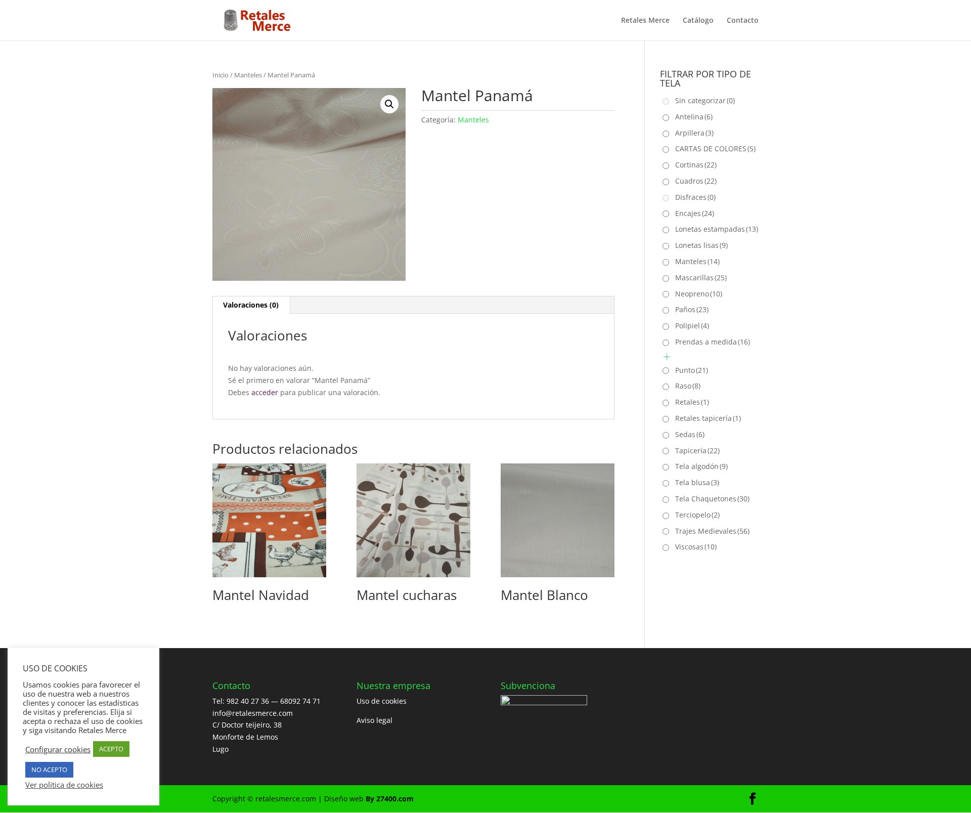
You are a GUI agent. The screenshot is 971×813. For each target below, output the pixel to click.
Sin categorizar (705, 100)
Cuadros (696, 181)
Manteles (248, 74)
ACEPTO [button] (111, 748)
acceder (264, 392)
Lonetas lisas (701, 245)
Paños (692, 309)
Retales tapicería (708, 418)
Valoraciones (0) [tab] (251, 305)
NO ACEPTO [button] (49, 769)
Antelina (694, 116)
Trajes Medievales (712, 531)
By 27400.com (390, 798)
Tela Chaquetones (712, 498)
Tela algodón (701, 466)
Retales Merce (645, 21)
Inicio (220, 74)
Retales (692, 402)
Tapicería (697, 450)
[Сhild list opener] (667, 357)
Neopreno (698, 293)
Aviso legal (374, 720)
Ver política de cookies (64, 784)
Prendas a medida (712, 342)
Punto (691, 370)
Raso (687, 386)
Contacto (743, 21)
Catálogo (698, 21)
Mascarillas (701, 277)
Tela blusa (697, 482)
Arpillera (694, 133)
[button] (389, 104)
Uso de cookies (382, 701)
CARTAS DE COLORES (715, 148)
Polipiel (692, 325)
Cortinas (696, 164)
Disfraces (695, 197)
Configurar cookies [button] (58, 749)
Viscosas (696, 546)
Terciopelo (697, 515)
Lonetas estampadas (716, 229)
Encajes (694, 213)
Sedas (689, 434)
